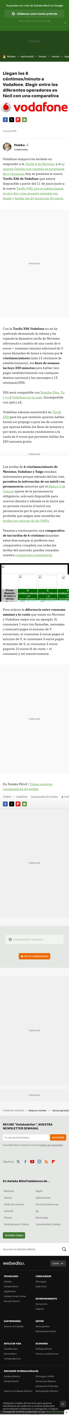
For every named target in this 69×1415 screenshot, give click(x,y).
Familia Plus (50, 392)
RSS (46, 1161)
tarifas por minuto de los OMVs (26, 521)
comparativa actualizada (33, 555)
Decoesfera (10, 1353)
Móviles (11, 56)
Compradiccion (12, 1358)
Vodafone (21, 796)
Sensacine (41, 1303)
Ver (36, 956)
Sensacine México (46, 1381)
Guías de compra (14, 1204)
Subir (55, 1263)
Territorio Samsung (47, 1204)
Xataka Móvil (11, 1286)
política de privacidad (51, 1145)
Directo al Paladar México (18, 1391)
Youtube (32, 1161)
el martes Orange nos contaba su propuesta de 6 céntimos (33, 169)
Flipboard (18, 119)
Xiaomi (8, 1197)
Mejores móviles (37, 1110)
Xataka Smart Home (15, 1296)
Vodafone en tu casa (27, 397)
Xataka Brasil (11, 1381)
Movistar (9, 1191)
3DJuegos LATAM (45, 1376)
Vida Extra (41, 1286)
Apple (39, 1191)
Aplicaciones (43, 1197)
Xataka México (12, 1376)
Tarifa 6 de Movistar (40, 164)
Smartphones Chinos (16, 1224)
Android (8, 1211)
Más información (55, 1411)
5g (37, 1211)
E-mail (24, 119)
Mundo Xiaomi (12, 1301)
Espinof (40, 1308)
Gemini (55, 56)
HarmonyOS (27, 56)
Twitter (11, 119)
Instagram (39, 1161)
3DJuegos (41, 1281)
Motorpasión (43, 1326)
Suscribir (58, 1137)
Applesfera (10, 1291)
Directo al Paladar (14, 1326)
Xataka (8, 1281)
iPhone (8, 1217)
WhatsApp (42, 1217)
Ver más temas (14, 1235)
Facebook (5, 119)
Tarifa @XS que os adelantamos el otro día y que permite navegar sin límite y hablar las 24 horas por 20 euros (33, 193)
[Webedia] (14, 1265)
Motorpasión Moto (46, 1331)
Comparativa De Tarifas (44, 796)
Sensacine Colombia (47, 1386)
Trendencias (11, 1348)
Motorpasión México (47, 1391)
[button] (21, 145)
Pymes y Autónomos (47, 1353)
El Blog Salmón (44, 1348)
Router (43, 56)
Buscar (64, 1249)
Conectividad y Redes (48, 1224)
